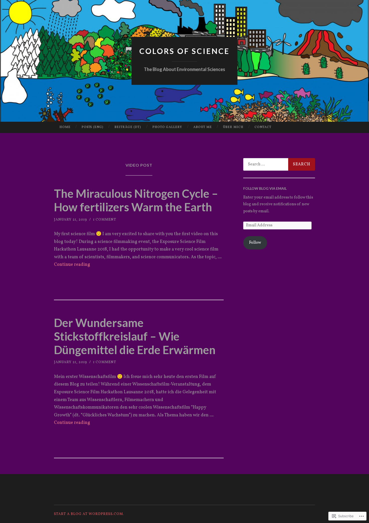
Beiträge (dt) (127, 127)
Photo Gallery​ (167, 127)
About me (202, 127)
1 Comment (104, 219)
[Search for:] (279, 164)
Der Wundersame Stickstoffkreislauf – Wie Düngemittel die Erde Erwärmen (135, 336)
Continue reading (72, 265)
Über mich (233, 127)
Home (65, 127)
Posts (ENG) (92, 127)
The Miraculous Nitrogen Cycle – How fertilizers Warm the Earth (136, 200)
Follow (255, 242)
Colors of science (184, 50)
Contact (263, 127)
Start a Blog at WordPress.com (88, 514)
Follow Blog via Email (265, 188)
